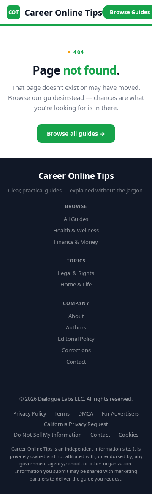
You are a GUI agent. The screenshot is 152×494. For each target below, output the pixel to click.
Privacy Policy (29, 413)
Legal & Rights (76, 273)
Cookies (128, 434)
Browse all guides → (76, 134)
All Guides (76, 219)
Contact (76, 361)
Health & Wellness (76, 230)
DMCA (85, 413)
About (76, 316)
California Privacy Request (76, 424)
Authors (76, 327)
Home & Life (76, 284)
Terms (62, 413)
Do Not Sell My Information (48, 434)
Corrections (76, 350)
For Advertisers (120, 413)
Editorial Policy (76, 339)
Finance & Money (76, 242)
